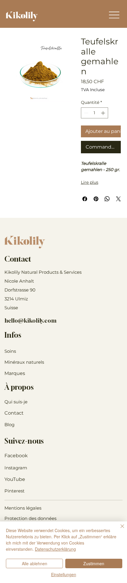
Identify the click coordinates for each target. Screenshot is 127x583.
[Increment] (103, 113)
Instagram (15, 468)
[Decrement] (85, 113)
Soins (10, 351)
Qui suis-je (15, 402)
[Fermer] (119, 530)
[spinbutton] (94, 113)
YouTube (14, 479)
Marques (14, 373)
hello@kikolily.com (30, 320)
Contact (14, 413)
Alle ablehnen (34, 563)
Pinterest (14, 491)
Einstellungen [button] (63, 574)
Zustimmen (93, 563)
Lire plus (89, 182)
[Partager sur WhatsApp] (107, 198)
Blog (9, 424)
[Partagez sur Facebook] (84, 198)
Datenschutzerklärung (55, 549)
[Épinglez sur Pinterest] (96, 198)
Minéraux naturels (24, 362)
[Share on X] (118, 198)
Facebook (16, 455)
